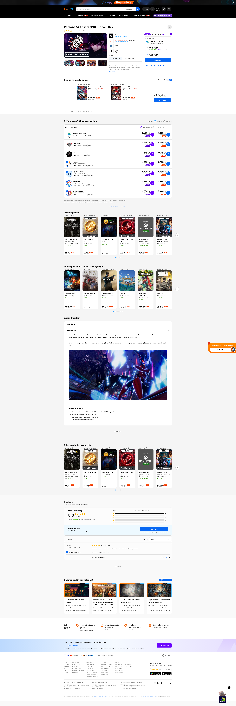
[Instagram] (164, 683)
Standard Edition (115, 58)
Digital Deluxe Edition (130, 58)
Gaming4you (77, 181)
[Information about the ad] (153, 38)
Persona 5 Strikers (94, 20)
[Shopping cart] (169, 9)
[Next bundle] (170, 80)
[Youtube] (155, 683)
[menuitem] (67, 15)
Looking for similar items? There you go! (84, 266)
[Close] (234, 2)
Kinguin (75, 162)
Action (85, 20)
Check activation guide (120, 36)
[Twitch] (158, 683)
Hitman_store (78, 153)
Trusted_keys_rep (156, 41)
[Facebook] (152, 683)
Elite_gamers (77, 143)
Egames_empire (78, 171)
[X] (167, 683)
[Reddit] (161, 683)
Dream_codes (78, 191)
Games (79, 20)
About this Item (87, 111)
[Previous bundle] (167, 80)
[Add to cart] (168, 135)
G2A (67, 20)
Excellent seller (79, 164)
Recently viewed (76, 111)
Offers (66, 111)
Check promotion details (71, 645)
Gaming (72, 20)
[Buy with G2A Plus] (152, 135)
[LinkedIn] (170, 683)
